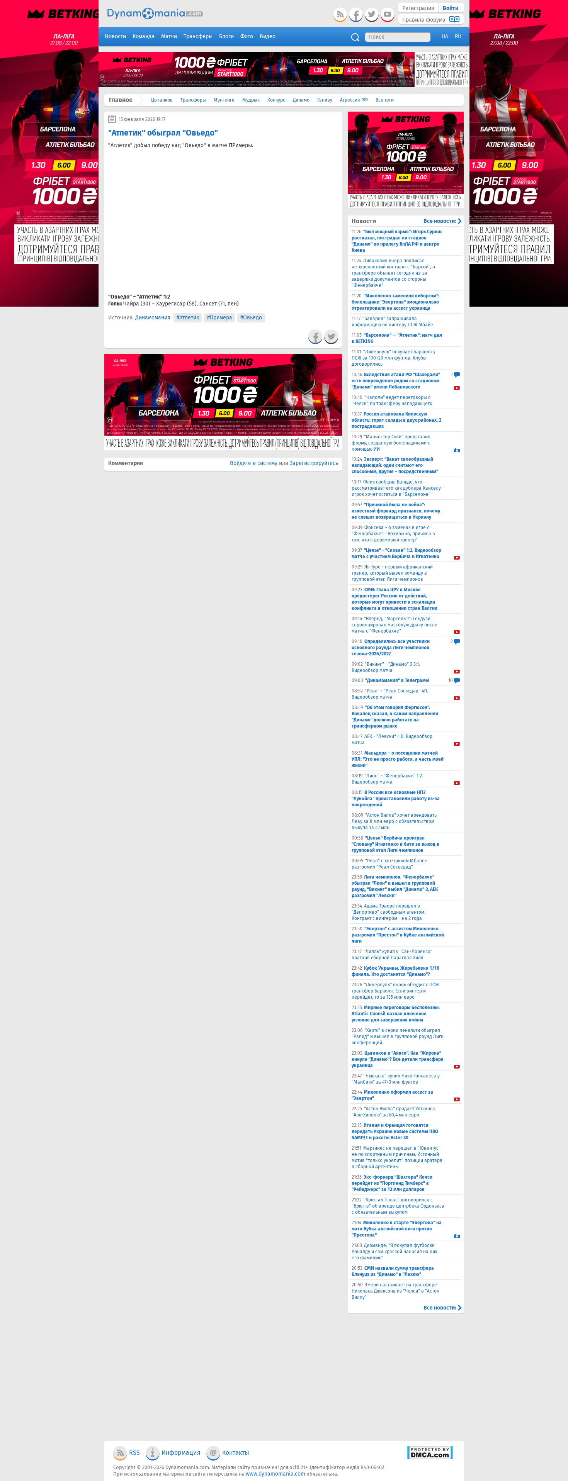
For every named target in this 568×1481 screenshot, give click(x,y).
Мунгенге (224, 100)
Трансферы (193, 100)
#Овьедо (251, 317)
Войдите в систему (253, 463)
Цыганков (162, 100)
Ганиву (324, 100)
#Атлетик (188, 317)
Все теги (385, 100)
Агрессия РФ (354, 100)
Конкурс (276, 100)
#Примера (219, 317)
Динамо (301, 100)
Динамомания (152, 317)
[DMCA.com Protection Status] (429, 1457)
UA (445, 36)
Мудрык (251, 100)
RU (458, 36)
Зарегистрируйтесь (314, 463)
